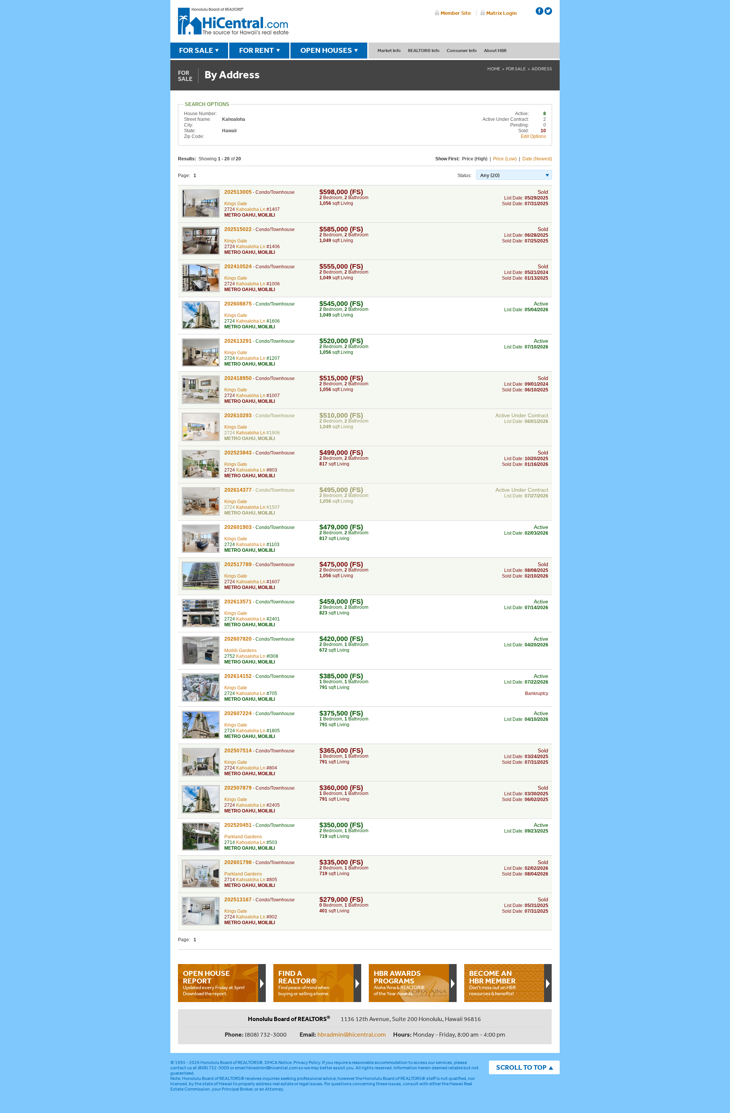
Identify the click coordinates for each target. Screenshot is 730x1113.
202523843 (238, 453)
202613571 (238, 601)
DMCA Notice (278, 1062)
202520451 (238, 825)
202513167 (238, 899)
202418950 (238, 378)
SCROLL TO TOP (521, 1067)
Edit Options (533, 136)
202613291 (238, 341)
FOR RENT (256, 50)
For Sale (516, 69)
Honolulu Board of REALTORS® (231, 1062)
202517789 (238, 564)
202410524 (238, 266)
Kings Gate (235, 203)
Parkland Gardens (243, 836)
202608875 (238, 304)
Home (493, 69)
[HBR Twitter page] (548, 11)
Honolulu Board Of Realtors (233, 21)
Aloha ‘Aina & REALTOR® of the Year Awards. (399, 983)
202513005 (238, 192)
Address (542, 69)
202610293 (238, 415)
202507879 (238, 788)
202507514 (238, 750)
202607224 (238, 713)
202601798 (238, 862)
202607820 (238, 639)
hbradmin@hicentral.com (351, 1034)
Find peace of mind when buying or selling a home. (304, 983)
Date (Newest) (537, 158)
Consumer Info (462, 50)
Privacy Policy (307, 1062)
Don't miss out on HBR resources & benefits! (492, 983)
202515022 (238, 229)
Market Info (389, 50)
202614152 (238, 676)
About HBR (495, 50)
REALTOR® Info (424, 50)
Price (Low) (505, 158)
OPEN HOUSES (326, 50)
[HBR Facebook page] (539, 11)
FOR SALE (196, 50)
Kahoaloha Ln (250, 209)
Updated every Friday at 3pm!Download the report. (213, 983)
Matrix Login (501, 13)
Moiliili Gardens (240, 650)
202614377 (238, 490)
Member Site (456, 13)
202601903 (238, 527)
